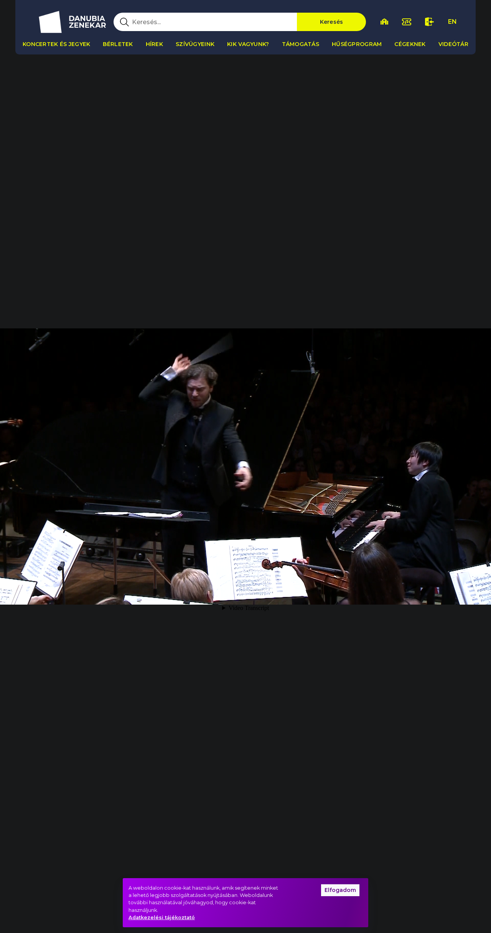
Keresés (331, 21)
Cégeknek (409, 44)
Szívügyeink (195, 44)
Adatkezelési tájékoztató (162, 917)
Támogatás (301, 44)
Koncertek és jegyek (56, 44)
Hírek (154, 44)
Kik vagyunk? (248, 44)
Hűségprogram (357, 44)
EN (452, 21)
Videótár (453, 44)
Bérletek (118, 44)
